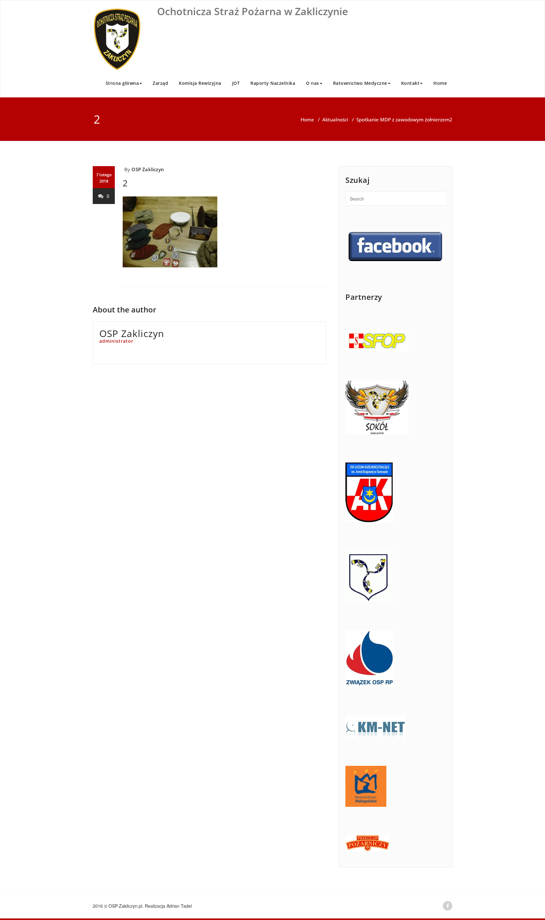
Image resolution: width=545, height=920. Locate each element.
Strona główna (122, 83)
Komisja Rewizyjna (200, 83)
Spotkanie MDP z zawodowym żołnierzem (402, 119)
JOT (236, 83)
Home (440, 83)
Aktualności (335, 119)
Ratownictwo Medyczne (360, 83)
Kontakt (410, 83)
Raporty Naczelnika (272, 83)
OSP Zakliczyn (148, 169)
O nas (312, 83)
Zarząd (160, 83)
